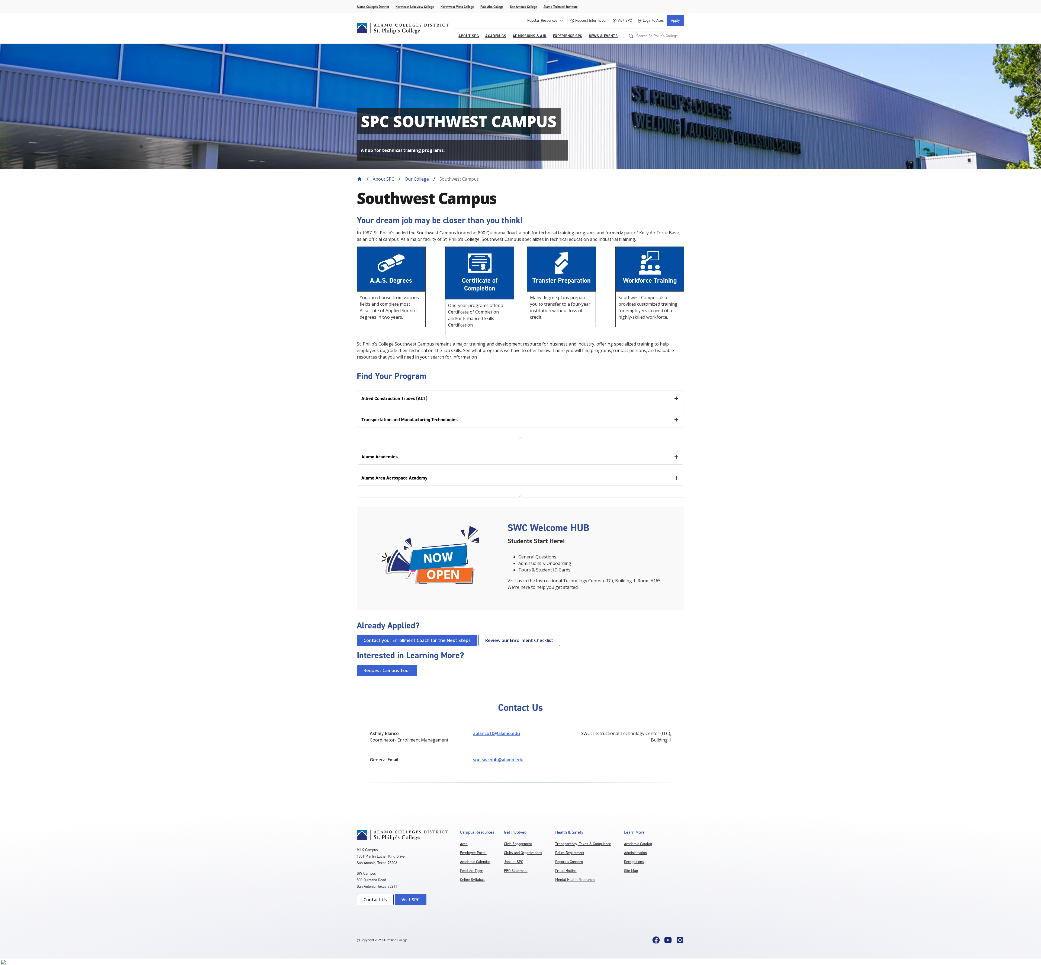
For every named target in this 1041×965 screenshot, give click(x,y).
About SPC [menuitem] (468, 36)
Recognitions (634, 861)
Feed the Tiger (471, 870)
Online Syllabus (472, 879)
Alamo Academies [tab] (379, 456)
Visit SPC (625, 20)
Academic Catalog (638, 843)
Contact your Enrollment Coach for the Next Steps (417, 640)
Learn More (634, 832)
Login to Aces (653, 20)
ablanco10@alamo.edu (496, 733)
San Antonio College (523, 7)
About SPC (383, 179)
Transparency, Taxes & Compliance (583, 843)
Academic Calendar (475, 861)
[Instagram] (680, 940)
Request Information (591, 20)
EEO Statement (516, 870)
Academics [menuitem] (495, 36)
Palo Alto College (491, 7)
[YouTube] (668, 940)
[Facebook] (656, 940)
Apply (675, 20)
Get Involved (515, 832)
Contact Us (375, 900)
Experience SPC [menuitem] (567, 36)
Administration (635, 852)
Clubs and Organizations (523, 852)
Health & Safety (569, 832)
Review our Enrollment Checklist (519, 640)
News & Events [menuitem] (603, 36)
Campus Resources (477, 832)
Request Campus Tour (387, 670)
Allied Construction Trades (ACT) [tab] (394, 398)
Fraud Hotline (566, 870)
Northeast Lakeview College (415, 7)
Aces (464, 843)
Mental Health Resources (575, 879)
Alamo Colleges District (373, 7)
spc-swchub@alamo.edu (498, 760)
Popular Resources (542, 20)
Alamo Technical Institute (561, 7)
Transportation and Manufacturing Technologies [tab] (409, 419)
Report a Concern (569, 861)
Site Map (631, 870)
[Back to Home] (359, 179)
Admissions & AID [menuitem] (530, 36)
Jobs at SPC (513, 861)
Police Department (569, 852)
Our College (417, 179)
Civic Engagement (518, 843)
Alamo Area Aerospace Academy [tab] (394, 478)
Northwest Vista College (457, 7)
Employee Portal (473, 852)
